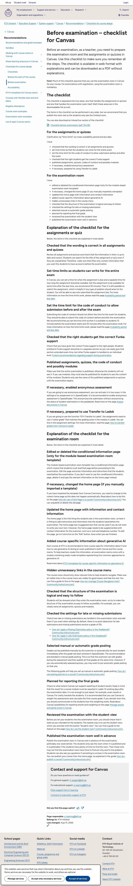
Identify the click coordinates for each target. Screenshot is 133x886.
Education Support (27, 23)
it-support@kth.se (78, 780)
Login (125, 2)
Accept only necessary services (46, 878)
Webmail (41, 849)
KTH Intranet (10, 23)
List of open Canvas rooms (18, 122)
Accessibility (14, 87)
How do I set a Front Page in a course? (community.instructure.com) (89, 499)
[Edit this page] (48, 825)
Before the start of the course (21, 77)
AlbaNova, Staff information (50, 844)
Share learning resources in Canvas (22, 61)
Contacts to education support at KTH (68, 795)
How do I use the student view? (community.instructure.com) (94, 729)
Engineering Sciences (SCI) (17, 860)
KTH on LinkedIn (77, 849)
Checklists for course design (99, 23)
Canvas (59, 23)
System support (46, 23)
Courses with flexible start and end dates (22, 99)
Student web (20, 2)
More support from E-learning (64, 790)
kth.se (8, 2)
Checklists (13, 72)
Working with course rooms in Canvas (19, 54)
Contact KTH (108, 863)
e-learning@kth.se (82, 785)
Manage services (16, 878)
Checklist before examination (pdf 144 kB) (70, 125)
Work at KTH (108, 869)
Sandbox (10, 48)
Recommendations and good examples (24, 42)
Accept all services (78, 878)
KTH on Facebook (78, 844)
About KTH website (111, 879)
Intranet (32, 2)
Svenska (125, 15)
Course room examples (16, 111)
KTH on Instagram (78, 854)
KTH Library (42, 862)
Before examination (17, 82)
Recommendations (75, 23)
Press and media (109, 874)
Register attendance (15, 106)
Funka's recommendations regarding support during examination (81, 355)
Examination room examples (19, 116)
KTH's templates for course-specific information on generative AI (93, 563)
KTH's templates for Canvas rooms (22, 92)
